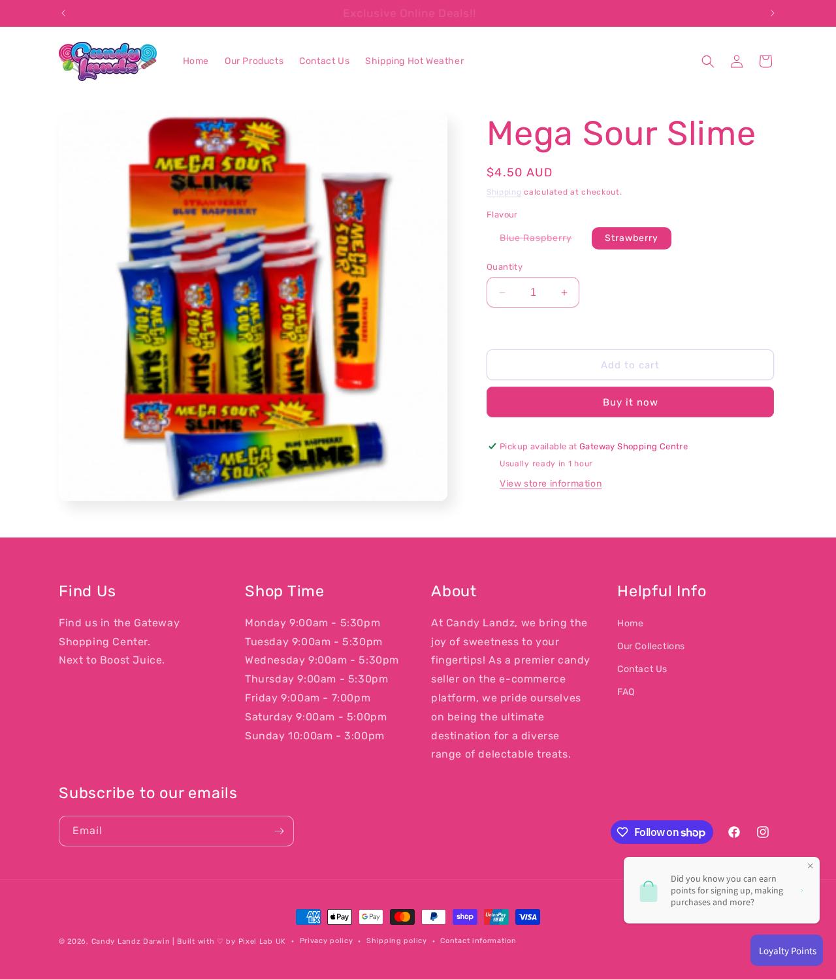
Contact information (478, 941)
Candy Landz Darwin (130, 941)
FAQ (626, 692)
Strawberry (631, 238)
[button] (708, 61)
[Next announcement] (772, 13)
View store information (551, 483)
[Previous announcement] (63, 13)
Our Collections (651, 646)
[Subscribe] (279, 831)
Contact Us (642, 669)
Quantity (504, 267)
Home (630, 623)
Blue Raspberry (542, 240)
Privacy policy (326, 941)
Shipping (504, 192)
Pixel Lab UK (262, 941)
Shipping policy (396, 941)
